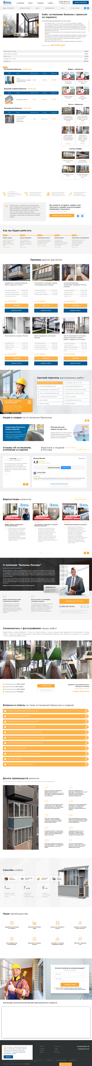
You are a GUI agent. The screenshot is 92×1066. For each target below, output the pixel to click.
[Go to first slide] (37, 25)
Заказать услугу (16, 310)
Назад (5, 67)
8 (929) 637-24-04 (81, 691)
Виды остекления (8, 8)
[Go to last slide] (24, 484)
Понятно (8, 1057)
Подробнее (16, 305)
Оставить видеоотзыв (80, 499)
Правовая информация (61, 1060)
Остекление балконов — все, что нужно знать (82, 176)
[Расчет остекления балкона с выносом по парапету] (21, 25)
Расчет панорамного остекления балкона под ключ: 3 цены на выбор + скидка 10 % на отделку (75, 337)
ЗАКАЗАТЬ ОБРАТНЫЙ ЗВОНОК (61, 215)
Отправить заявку (70, 984)
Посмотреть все (46, 690)
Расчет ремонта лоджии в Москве (16, 336)
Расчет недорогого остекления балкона (44, 336)
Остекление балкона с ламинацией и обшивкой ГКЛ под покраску (75, 285)
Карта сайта (50, 1060)
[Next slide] (27, 484)
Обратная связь (72, 1060)
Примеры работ (49, 8)
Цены (37, 8)
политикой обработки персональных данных (74, 989)
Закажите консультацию (74, 601)
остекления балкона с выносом (63, 23)
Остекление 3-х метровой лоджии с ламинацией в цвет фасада (45, 284)
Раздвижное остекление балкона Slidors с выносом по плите (16, 284)
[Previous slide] (4, 25)
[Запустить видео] (68, 76)
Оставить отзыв (82, 449)
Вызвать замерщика (81, 2)
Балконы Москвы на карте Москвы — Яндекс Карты (60, 486)
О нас (62, 8)
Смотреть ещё (46, 685)
